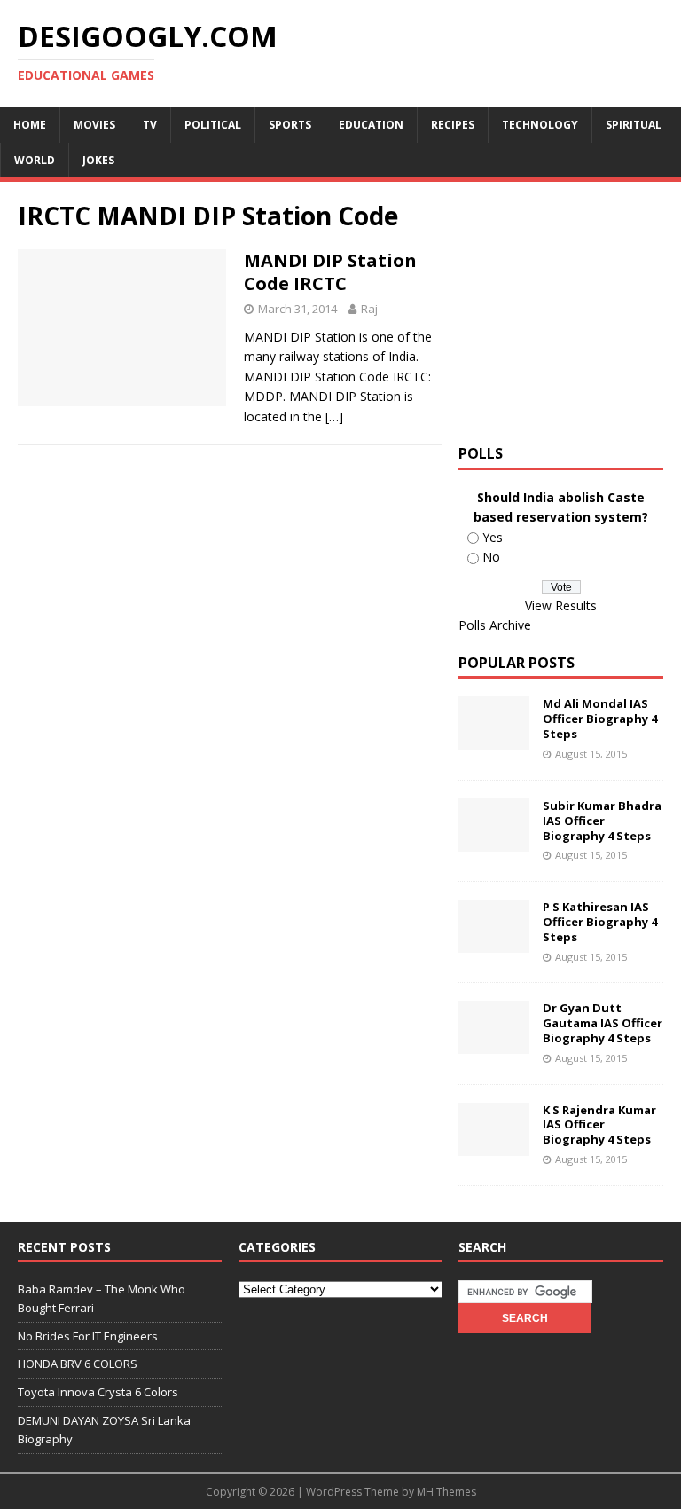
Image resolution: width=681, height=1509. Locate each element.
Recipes (452, 124)
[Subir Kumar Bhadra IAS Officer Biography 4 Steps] (493, 840)
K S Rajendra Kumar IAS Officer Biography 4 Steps (599, 1125)
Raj (369, 309)
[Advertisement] (569, 310)
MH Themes (446, 1491)
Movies (94, 124)
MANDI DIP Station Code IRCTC (330, 271)
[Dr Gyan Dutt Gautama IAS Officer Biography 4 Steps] (493, 1043)
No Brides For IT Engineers (88, 1336)
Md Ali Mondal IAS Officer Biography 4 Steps (600, 719)
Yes (492, 537)
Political (212, 124)
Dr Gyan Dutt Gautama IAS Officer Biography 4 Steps (602, 1023)
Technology (540, 124)
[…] (334, 416)
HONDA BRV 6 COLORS (77, 1363)
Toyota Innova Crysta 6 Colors (98, 1392)
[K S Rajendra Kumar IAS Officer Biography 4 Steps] (493, 1144)
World (34, 160)
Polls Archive (494, 625)
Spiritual (633, 124)
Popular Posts (516, 662)
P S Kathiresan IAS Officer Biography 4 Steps (600, 922)
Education (371, 124)
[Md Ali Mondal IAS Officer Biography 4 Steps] (493, 739)
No (491, 556)
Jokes (98, 160)
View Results (561, 605)
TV (150, 124)
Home (29, 124)
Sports (290, 124)
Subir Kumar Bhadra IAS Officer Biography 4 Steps (602, 821)
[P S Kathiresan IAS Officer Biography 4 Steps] (493, 942)
